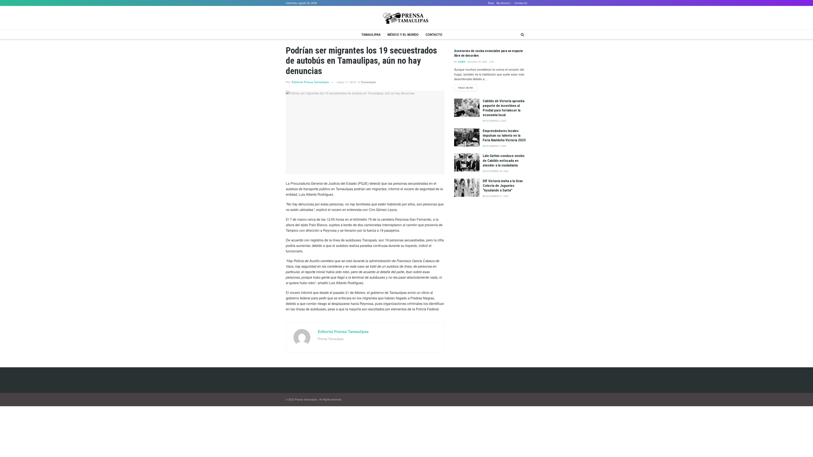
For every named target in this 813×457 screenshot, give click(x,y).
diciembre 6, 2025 (495, 120)
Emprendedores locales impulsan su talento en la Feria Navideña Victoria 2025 (504, 135)
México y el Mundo (403, 34)
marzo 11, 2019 (346, 82)
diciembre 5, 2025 (495, 145)
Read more (465, 87)
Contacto (434, 34)
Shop (491, 3)
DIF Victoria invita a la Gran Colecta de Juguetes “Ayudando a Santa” (503, 185)
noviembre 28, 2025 (497, 171)
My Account (503, 3)
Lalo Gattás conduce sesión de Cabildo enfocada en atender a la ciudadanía (503, 160)
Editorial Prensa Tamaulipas (310, 82)
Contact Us (520, 3)
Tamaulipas (370, 34)
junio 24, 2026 (478, 61)
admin (461, 61)
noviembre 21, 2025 (497, 196)
